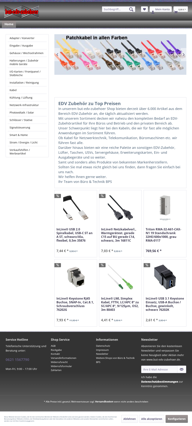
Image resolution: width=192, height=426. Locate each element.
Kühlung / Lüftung (21, 97)
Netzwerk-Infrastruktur (24, 105)
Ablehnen (129, 419)
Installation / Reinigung (24, 82)
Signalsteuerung (20, 127)
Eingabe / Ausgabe (21, 45)
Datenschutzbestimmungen (159, 381)
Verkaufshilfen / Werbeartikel (20, 151)
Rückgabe (56, 350)
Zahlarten (56, 370)
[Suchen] (131, 9)
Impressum (102, 350)
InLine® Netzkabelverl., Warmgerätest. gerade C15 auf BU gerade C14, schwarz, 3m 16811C (118, 234)
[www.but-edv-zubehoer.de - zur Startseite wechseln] (21, 12)
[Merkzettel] (144, 9)
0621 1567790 (17, 359)
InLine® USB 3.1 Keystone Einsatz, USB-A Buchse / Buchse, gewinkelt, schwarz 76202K (165, 304)
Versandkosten (104, 401)
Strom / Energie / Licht (24, 142)
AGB (53, 345)
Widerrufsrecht (59, 362)
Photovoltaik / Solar (22, 112)
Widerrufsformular (61, 366)
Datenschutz (103, 345)
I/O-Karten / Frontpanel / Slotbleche (25, 73)
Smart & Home (19, 135)
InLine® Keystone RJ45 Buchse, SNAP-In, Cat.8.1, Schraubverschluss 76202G (75, 304)
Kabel (13, 90)
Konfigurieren (177, 419)
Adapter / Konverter (22, 38)
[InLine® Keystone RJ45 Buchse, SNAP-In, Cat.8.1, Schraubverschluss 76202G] (75, 277)
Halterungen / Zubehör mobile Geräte (24, 62)
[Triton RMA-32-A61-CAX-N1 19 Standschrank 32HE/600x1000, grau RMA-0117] (165, 208)
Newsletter (102, 353)
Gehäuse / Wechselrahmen (27, 53)
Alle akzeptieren (151, 419)
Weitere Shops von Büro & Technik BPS (115, 360)
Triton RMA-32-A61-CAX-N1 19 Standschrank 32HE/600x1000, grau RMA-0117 (163, 234)
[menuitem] (118, 9)
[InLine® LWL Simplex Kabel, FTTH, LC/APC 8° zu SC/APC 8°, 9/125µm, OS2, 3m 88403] (120, 277)
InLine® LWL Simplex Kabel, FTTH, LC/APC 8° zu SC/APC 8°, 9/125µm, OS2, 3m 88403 (120, 304)
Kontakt (55, 353)
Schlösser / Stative (21, 120)
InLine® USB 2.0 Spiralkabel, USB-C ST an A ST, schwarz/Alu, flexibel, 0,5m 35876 (74, 234)
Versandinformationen (63, 358)
